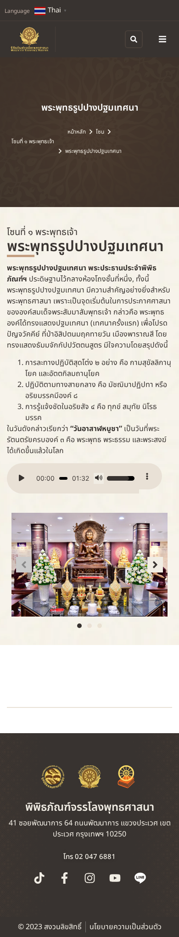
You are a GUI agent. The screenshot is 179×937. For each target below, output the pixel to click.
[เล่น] (21, 478)
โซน (100, 132)
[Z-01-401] (89, 564)
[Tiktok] (39, 877)
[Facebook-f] (64, 877)
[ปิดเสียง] (99, 478)
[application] (72, 478)
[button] (162, 39)
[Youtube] (114, 877)
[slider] (63, 478)
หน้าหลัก (76, 132)
